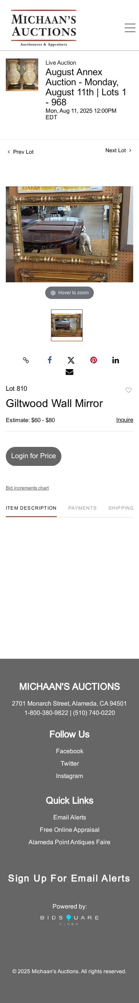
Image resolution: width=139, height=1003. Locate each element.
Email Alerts (69, 818)
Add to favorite (128, 391)
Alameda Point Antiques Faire (69, 842)
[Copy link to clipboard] (26, 360)
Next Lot (116, 150)
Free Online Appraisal (70, 830)
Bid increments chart (27, 488)
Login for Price (33, 456)
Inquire (124, 420)
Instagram (69, 776)
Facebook (69, 751)
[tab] (31, 511)
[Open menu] (130, 28)
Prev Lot (23, 152)
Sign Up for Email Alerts (69, 879)
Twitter (70, 764)
